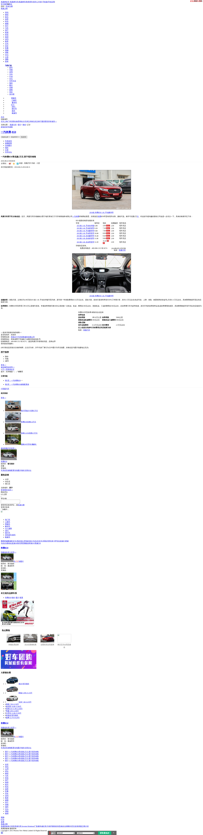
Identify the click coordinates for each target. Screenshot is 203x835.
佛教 (6, 59)
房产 (6, 30)
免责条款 (60, 826)
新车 (11, 67)
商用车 (30, 2)
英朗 (7, 704)
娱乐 (6, 17)
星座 (6, 61)
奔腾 (99, 216)
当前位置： (5, 125)
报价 (11, 83)
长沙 (23, 121)
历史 (6, 46)
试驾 (11, 72)
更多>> (3, 365)
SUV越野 (8, 528)
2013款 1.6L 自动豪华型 (85, 236)
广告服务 (37, 826)
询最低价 (4, 552)
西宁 (19, 125)
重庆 (43, 121)
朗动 (8, 543)
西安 (46, 121)
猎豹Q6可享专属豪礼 (29, 444)
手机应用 (51, 2)
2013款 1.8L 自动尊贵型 (85, 242)
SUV (12, 105)
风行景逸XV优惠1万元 (29, 411)
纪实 (2, 819)
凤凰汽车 (8, 65)
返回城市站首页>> (8, 367)
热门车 (7, 520)
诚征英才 (44, 826)
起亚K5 (30, 541)
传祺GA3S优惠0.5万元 (29, 433)
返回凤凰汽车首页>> (8, 448)
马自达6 (36, 541)
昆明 (19, 121)
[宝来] (12, 702)
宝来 (20, 702)
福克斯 (8, 706)
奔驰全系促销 (13, 644)
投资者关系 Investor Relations (23, 826)
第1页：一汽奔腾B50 (13, 380)
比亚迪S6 (13, 543)
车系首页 (8, 141)
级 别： (4, 566)
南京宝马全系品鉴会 (64, 646)
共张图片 (19, 561)
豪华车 (14, 102)
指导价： (4, 564)
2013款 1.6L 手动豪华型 (85, 231)
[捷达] (12, 684)
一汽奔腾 (6, 132)
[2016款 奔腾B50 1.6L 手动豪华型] (101, 209)
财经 (6, 15)
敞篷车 (14, 113)
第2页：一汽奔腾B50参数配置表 (17, 384)
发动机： (4, 568)
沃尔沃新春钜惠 (30, 644)
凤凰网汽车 (14, 2)
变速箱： (4, 468)
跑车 (13, 111)
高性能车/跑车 (10, 535)
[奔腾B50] (9, 459)
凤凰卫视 (4, 8)
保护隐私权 (52, 826)
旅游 (6, 37)
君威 (6, 541)
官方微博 (4, 4)
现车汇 (35, 2)
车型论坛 (8, 152)
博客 (6, 52)
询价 (11, 92)
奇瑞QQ (32, 543)
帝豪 (7, 711)
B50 (14, 132)
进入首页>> (12, 552)
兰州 (29, 121)
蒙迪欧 (10, 541)
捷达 (20, 684)
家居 (6, 32)
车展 (40, 2)
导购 (11, 70)
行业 (11, 76)
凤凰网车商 (23, 2)
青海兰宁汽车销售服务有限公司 (23, 337)
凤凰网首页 (5, 2)
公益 (6, 57)
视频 (6, 50)
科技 (6, 35)
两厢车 (13, 98)
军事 (6, 48)
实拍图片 (8, 145)
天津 (26, 121)
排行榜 (11, 94)
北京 (2, 117)
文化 (6, 43)
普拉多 (50, 541)
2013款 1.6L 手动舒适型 (85, 228)
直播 (2, 822)
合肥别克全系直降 (47, 644)
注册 (11, 6)
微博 (6, 813)
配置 (21, 598)
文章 (6, 150)
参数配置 (8, 143)
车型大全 (12, 81)
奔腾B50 (4, 461)
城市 (6, 807)
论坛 (6, 55)
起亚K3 (21, 541)
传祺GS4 (9, 709)
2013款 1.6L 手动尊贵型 (85, 233)
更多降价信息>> (7, 490)
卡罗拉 (55, 541)
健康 (6, 23)
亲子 (6, 26)
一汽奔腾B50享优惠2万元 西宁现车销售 (24, 752)
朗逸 (20, 693)
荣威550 (38, 543)
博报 (6, 811)
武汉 (36, 121)
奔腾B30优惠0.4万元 (28, 422)
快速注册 (21, 505)
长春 (16, 121)
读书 (6, 39)
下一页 (5, 369)
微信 (10, 4)
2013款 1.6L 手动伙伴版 (85, 226)
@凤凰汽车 (5, 389)
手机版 (45, 2)
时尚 (6, 21)
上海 (6, 121)
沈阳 (12, 121)
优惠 (11, 87)
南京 (33, 121)
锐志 (46, 541)
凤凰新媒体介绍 (7, 826)
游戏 (6, 804)
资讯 (6, 12)
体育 (6, 19)
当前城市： (5, 488)
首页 (6, 764)
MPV (13, 106)
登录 (7, 6)
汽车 (6, 28)
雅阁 (2, 541)
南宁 (39, 121)
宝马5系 (42, 541)
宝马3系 (16, 541)
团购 (11, 90)
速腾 (7, 717)
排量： (3, 466)
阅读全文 (11, 369)
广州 (9, 121)
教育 (6, 41)
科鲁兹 (8, 715)
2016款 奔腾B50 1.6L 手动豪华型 (101, 212)
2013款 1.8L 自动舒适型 (85, 238)
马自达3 (4, 543)
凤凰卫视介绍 (83, 826)
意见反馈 (74, 826)
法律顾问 (67, 826)
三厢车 (14, 100)
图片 (11, 85)
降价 (24, 125)
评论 (6, 771)
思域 (25, 541)
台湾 (6, 769)
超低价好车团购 (7, 127)
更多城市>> (52, 121)
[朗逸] (12, 693)
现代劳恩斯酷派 (23, 543)
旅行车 (14, 109)
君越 (67, 541)
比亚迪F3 (61, 541)
